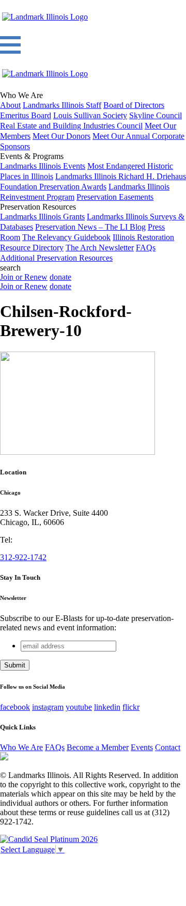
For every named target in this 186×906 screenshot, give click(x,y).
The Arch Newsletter (100, 247)
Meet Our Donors (61, 136)
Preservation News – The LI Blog (90, 226)
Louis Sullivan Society (90, 115)
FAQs (146, 247)
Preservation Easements (114, 197)
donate (60, 277)
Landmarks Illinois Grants (42, 216)
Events (142, 747)
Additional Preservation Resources (56, 257)
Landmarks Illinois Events (42, 166)
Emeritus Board (25, 115)
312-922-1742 (23, 557)
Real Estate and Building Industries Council (71, 125)
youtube (79, 707)
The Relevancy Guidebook (66, 237)
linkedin (107, 707)
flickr (131, 707)
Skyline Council (155, 115)
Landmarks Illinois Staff (62, 105)
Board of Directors (133, 105)
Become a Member (98, 747)
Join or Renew (24, 277)
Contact (167, 747)
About (10, 105)
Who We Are (21, 747)
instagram (48, 707)
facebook (15, 707)
